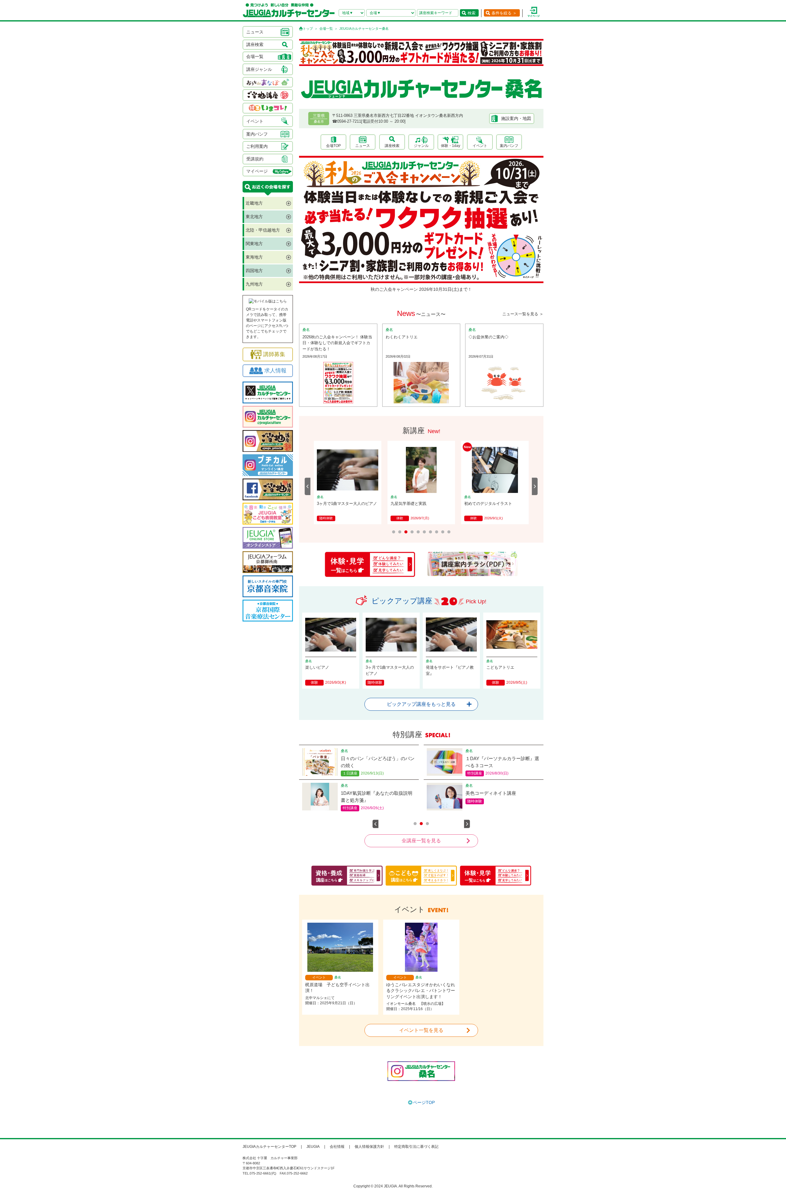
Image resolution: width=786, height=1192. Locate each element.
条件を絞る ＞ (504, 13)
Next (535, 486)
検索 (472, 13)
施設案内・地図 (516, 118)
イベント (480, 146)
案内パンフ (509, 146)
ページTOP (424, 1102)
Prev (308, 486)
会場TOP (333, 146)
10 (448, 531)
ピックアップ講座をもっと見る (421, 704)
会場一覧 (326, 28)
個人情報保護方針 (369, 1146)
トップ (308, 28)
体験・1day (450, 146)
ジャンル (421, 146)
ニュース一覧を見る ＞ (522, 314)
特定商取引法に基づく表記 (416, 1146)
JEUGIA (313, 1146)
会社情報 (337, 1146)
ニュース (362, 146)
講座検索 (392, 146)
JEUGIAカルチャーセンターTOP (269, 1146)
